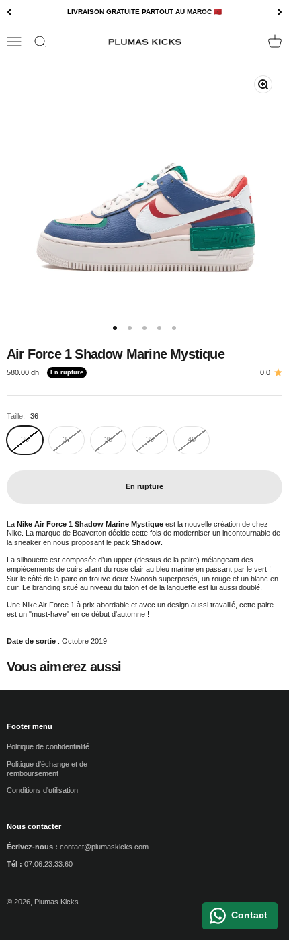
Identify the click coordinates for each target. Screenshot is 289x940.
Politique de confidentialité (48, 746)
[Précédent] (9, 12)
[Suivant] (280, 12)
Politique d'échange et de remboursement (47, 768)
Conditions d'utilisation (42, 790)
